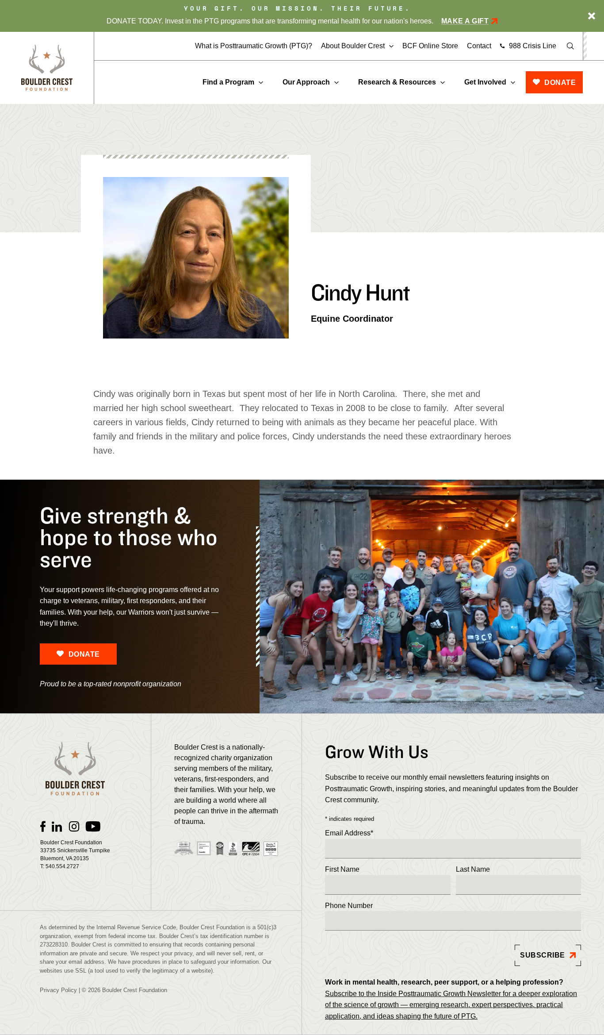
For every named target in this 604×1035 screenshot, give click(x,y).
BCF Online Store (430, 46)
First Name (342, 869)
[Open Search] (570, 46)
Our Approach (306, 82)
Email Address (349, 833)
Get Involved (485, 82)
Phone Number (349, 905)
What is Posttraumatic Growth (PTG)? (253, 46)
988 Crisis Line (532, 46)
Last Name (473, 869)
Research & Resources (397, 82)
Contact (479, 46)
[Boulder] (47, 68)
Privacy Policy (58, 990)
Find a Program (228, 82)
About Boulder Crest (353, 46)
